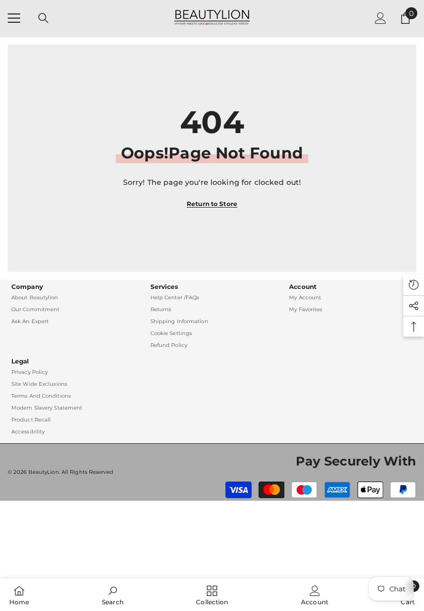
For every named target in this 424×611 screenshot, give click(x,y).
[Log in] (380, 18)
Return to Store (212, 204)
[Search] (43, 18)
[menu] (14, 18)
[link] (113, 594)
